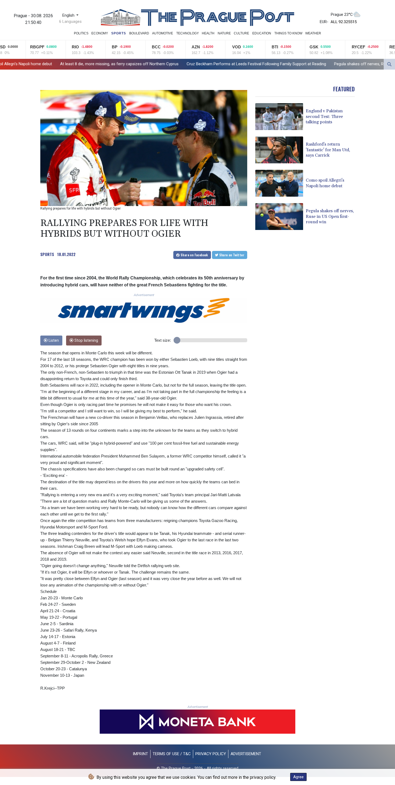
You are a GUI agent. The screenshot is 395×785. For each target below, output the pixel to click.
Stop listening (85, 340)
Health (208, 33)
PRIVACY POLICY (210, 753)
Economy (99, 33)
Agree (298, 777)
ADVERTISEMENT (246, 753)
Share (194, 255)
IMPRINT (140, 753)
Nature (224, 33)
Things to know (288, 33)
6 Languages (70, 21)
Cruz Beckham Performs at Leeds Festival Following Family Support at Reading (191, 64)
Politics (81, 33)
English (69, 15)
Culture (241, 33)
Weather (313, 33)
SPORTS (47, 254)
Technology (187, 33)
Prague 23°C (342, 14)
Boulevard (139, 33)
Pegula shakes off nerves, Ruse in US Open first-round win (320, 64)
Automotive (162, 33)
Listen (53, 340)
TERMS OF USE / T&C (172, 753)
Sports (118, 33)
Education (261, 33)
